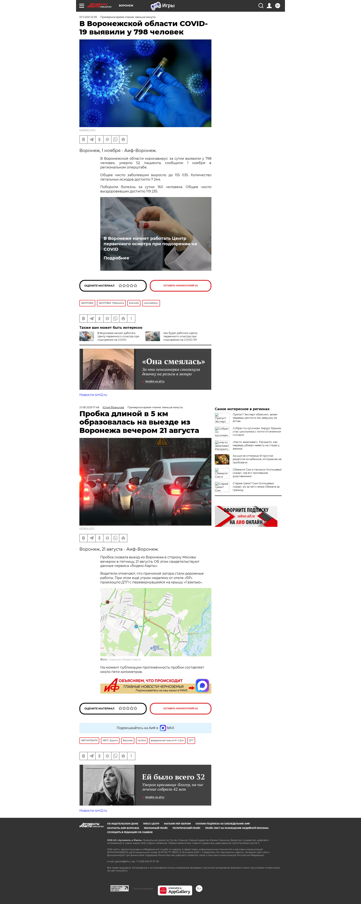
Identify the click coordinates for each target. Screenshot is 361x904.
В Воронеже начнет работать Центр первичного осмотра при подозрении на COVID (150, 244)
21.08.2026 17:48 (89, 407)
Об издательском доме (122, 823)
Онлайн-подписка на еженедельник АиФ (223, 823)
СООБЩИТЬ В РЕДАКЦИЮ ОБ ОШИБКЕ (130, 832)
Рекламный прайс (156, 828)
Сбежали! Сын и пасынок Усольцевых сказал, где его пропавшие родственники (257, 473)
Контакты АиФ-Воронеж (123, 828)
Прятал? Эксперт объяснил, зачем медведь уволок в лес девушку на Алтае (255, 418)
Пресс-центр (151, 823)
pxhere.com (86, 528)
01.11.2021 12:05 (88, 17)
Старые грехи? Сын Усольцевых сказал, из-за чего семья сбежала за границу (256, 487)
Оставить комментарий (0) (180, 285)
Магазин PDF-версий (177, 823)
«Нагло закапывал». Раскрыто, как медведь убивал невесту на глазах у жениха (256, 445)
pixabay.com (87, 129)
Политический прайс (186, 828)
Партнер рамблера (143, 888)
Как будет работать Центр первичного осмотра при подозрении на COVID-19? (180, 336)
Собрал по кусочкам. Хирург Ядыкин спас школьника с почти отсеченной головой (257, 431)
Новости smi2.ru (93, 395)
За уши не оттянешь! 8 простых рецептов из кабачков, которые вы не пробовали (257, 459)
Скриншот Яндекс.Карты (124, 659)
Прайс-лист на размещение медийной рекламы (236, 828)
